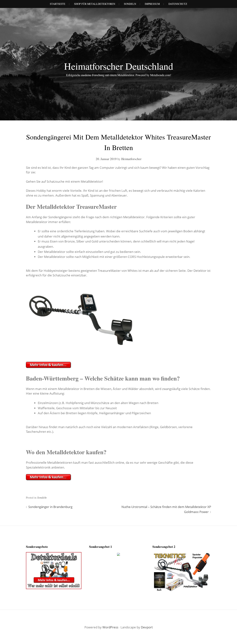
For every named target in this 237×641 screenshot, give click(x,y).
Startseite (57, 4)
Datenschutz (177, 4)
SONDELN (130, 4)
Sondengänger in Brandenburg (50, 507)
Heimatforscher (131, 159)
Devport (147, 627)
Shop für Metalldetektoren (94, 4)
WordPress (110, 627)
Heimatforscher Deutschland (118, 65)
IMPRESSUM (152, 4)
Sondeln (42, 497)
